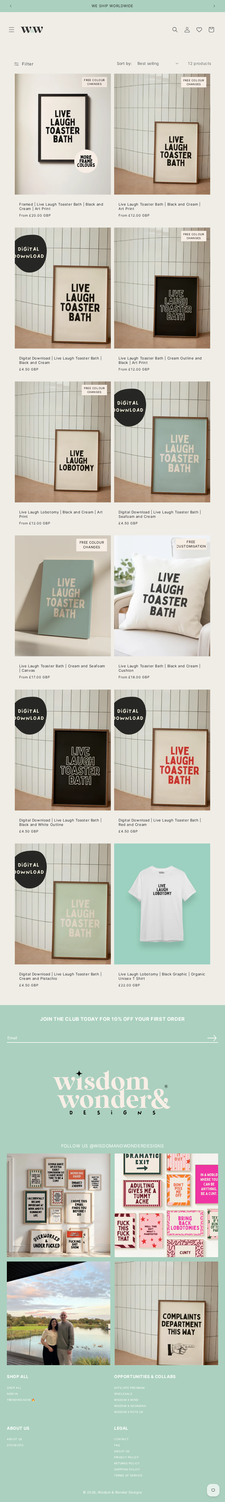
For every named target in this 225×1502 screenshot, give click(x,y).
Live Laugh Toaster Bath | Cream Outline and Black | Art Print (160, 360)
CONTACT (121, 1439)
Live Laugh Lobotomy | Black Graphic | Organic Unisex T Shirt (162, 976)
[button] (11, 30)
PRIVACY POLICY (126, 1457)
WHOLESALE (123, 1393)
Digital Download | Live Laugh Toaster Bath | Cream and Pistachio (60, 976)
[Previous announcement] (11, 6)
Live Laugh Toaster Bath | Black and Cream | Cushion (160, 668)
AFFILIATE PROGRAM (129, 1387)
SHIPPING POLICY (127, 1469)
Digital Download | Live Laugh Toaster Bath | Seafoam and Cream (160, 514)
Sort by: (124, 63)
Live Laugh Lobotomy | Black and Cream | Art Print (61, 514)
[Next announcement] (214, 6)
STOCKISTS (15, 1445)
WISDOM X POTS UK (129, 1412)
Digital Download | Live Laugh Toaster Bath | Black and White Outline (60, 822)
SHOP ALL (14, 1387)
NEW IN (12, 1393)
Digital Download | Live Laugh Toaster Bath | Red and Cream (160, 822)
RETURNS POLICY (127, 1463)
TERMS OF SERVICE (128, 1475)
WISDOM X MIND (126, 1399)
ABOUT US (14, 1439)
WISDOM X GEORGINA (130, 1405)
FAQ (117, 1445)
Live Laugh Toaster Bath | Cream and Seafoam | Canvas (62, 668)
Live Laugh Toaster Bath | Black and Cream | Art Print (160, 206)
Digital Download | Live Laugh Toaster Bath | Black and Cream (60, 360)
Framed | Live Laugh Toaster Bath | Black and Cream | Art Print (61, 206)
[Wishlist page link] (199, 29)
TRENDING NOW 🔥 (21, 1399)
